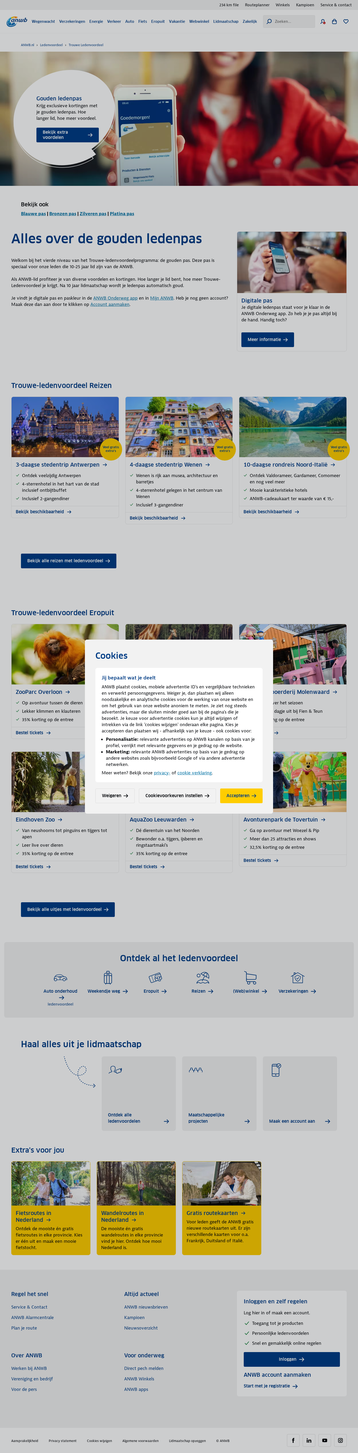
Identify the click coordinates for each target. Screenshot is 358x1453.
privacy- (162, 773)
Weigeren (111, 795)
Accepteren (237, 795)
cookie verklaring (194, 773)
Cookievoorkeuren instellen (174, 795)
